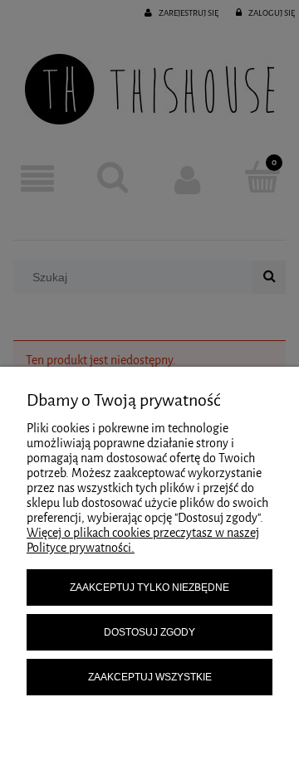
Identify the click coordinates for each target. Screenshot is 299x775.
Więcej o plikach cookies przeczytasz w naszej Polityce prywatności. (143, 540)
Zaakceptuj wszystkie (150, 677)
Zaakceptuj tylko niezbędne (149, 587)
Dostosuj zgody (149, 632)
